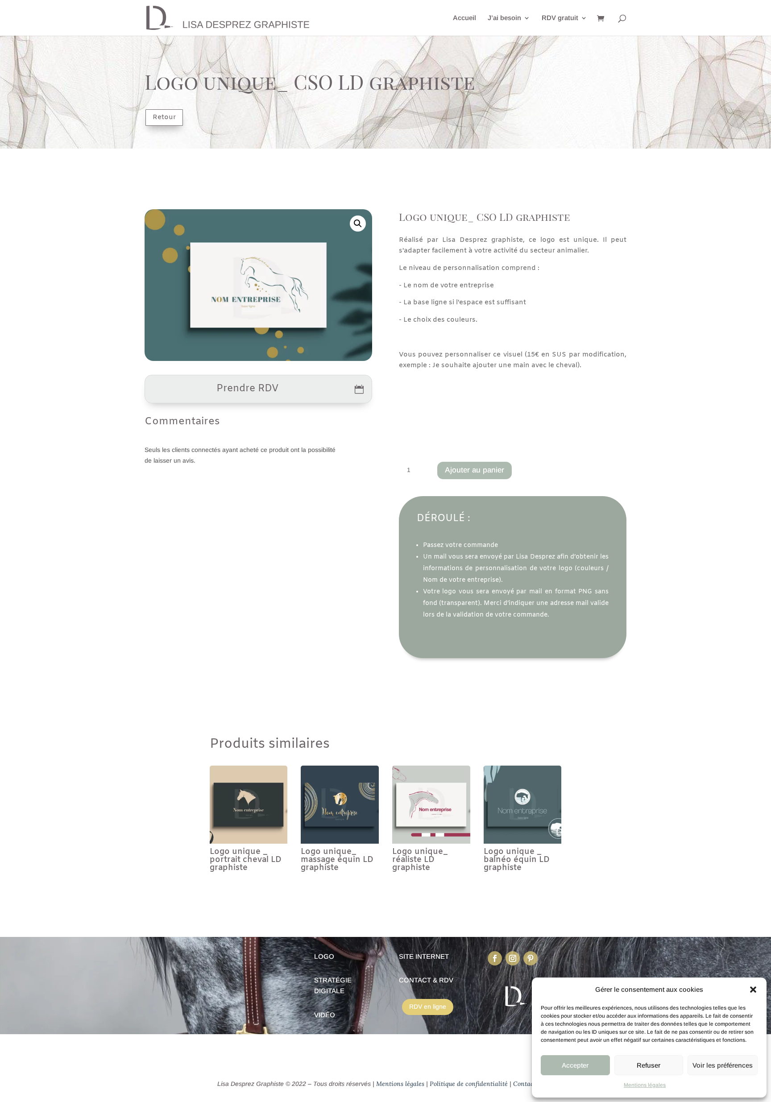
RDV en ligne (427, 1006)
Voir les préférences (722, 1065)
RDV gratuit (560, 18)
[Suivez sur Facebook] (495, 958)
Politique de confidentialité (469, 1084)
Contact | (526, 1084)
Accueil (464, 18)
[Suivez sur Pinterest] (530, 958)
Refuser (648, 1065)
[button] (753, 989)
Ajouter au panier (474, 470)
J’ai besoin (504, 18)
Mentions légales (645, 1085)
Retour (164, 117)
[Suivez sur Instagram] (513, 958)
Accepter (575, 1065)
